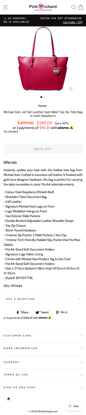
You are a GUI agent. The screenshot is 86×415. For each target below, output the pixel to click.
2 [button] (45, 97)
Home (42, 106)
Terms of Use (16, 374)
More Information (21, 348)
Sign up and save (20, 387)
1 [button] (41, 97)
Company (12, 362)
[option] (43, 60)
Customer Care (18, 335)
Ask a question (20, 299)
